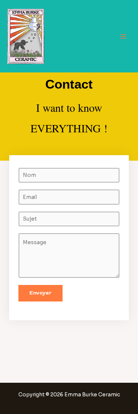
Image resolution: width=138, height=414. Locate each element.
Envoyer (40, 292)
